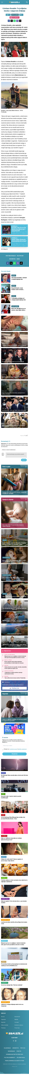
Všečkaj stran (15, 688)
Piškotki (19, 1051)
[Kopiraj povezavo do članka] (20, 21)
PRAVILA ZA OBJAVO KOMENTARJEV (8, 449)
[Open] (3, 2)
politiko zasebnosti (22, 749)
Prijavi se (14, 754)
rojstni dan (20, 255)
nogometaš (12, 259)
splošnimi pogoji (13, 749)
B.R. (9, 14)
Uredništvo (15, 1048)
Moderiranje (11, 1051)
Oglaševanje (7, 1048)
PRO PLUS (22, 1048)
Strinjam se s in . (15, 750)
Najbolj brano (7, 651)
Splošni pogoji (21, 1057)
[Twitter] (12, 21)
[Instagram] (15, 1041)
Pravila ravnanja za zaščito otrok (14, 1060)
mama (18, 259)
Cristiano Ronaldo (11, 255)
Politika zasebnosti (9, 1057)
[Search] (27, 2)
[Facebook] (9, 21)
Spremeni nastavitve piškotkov (14, 1054)
